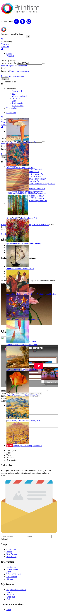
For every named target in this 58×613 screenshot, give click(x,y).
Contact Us (16, 98)
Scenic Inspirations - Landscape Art (21, 218)
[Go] (43, 63)
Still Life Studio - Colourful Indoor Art (22, 319)
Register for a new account (12, 76)
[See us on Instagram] (29, 21)
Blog (14, 101)
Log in (9, 592)
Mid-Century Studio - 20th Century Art (23, 420)
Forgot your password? (19, 71)
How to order (17, 91)
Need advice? (17, 105)
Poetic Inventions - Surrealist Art (20, 268)
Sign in (4, 66)
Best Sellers (11, 556)
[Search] (28, 36)
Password (5, 71)
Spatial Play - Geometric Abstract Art (22, 193)
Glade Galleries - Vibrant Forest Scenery (23, 243)
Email (3, 68)
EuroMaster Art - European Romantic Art (24, 370)
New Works (11, 554)
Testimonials (17, 103)
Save (11, 446)
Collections (11, 112)
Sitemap (9, 579)
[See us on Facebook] (16, 21)
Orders (9, 53)
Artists (9, 552)
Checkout (5, 46)
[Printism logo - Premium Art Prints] (20, 15)
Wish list (10, 56)
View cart (5, 44)
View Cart (10, 594)
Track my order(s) (8, 63)
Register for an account (17, 66)
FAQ (14, 93)
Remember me (10, 82)
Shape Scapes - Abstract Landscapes (21, 344)
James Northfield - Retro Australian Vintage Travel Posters (31, 294)
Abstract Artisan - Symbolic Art (19, 167)
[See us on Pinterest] (23, 21)
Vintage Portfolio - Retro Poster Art (21, 142)
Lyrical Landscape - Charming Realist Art (24, 445)
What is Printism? (19, 96)
